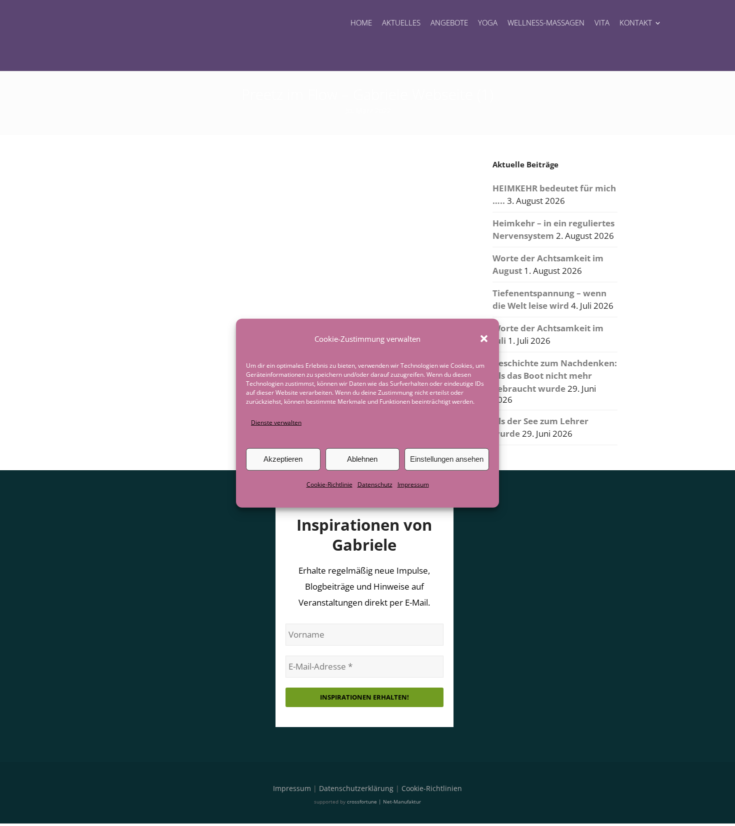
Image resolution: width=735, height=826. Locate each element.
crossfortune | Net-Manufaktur (384, 801)
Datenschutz (375, 484)
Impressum (413, 484)
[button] (484, 338)
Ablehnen (362, 459)
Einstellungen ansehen (447, 459)
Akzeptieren (283, 459)
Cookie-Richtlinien (432, 788)
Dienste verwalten (276, 422)
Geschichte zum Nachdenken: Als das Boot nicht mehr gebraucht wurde (554, 375)
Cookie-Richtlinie (329, 484)
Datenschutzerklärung (356, 788)
